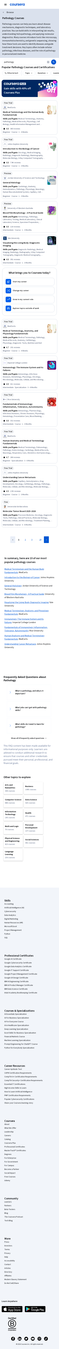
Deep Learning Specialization (16, 1029)
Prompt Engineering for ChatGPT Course (21, 1044)
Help (6, 1257)
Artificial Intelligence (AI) (14, 907)
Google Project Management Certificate (20, 974)
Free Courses (10, 1176)
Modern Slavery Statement (15, 1279)
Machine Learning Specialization (17, 1040)
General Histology (13, 585)
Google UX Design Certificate (16, 977)
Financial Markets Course (14, 1036)
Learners (8, 1202)
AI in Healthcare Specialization (16, 1025)
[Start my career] (29, 282)
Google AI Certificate (13, 959)
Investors (8, 1245)
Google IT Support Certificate (16, 970)
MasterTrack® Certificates (15, 1150)
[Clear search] (48, 62)
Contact (7, 1264)
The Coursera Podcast (13, 1217)
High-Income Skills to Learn (15, 1088)
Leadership (9, 1131)
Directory (8, 1272)
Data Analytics (10, 915)
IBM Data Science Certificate (16, 989)
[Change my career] (29, 290)
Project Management (13, 930)
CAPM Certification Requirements (18, 1073)
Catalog (7, 1139)
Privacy (7, 1253)
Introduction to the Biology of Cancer (22, 577)
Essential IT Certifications (14, 1084)
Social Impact (9, 1173)
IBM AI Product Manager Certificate (18, 985)
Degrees (8, 1154)
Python (7, 934)
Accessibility (9, 1260)
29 (40, 539)
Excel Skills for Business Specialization (20, 1032)
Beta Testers (9, 1209)
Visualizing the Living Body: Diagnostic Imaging (26, 602)
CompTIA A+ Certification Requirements (20, 1076)
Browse (10, 12)
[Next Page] (46, 539)
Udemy (7, 1180)
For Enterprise (10, 1158)
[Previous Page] (12, 539)
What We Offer (10, 1128)
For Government (11, 1161)
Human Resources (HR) (13, 922)
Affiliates (8, 1275)
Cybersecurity (10, 911)
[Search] (53, 62)
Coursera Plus (10, 1143)
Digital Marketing (11, 919)
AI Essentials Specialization (15, 1014)
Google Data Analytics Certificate (18, 966)
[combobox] (23, 62)
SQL (6, 937)
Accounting (9, 904)
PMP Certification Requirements (17, 1095)
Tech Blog (8, 1220)
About (6, 1124)
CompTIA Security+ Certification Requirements (23, 1080)
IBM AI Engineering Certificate (16, 981)
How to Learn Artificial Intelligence (18, 1091)
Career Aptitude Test (13, 1069)
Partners (7, 1205)
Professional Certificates (14, 1146)
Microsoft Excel (10, 926)
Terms (7, 1249)
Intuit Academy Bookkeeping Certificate (20, 992)
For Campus (9, 1165)
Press (6, 1242)
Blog (6, 1213)
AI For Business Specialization (16, 1018)
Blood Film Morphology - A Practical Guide (24, 594)
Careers (7, 1135)
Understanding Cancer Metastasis (20, 644)
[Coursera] (17, 4)
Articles (7, 1268)
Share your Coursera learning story (18, 1103)
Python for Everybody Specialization (19, 1047)
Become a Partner (11, 1169)
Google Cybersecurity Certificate (18, 962)
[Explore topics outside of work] (29, 308)
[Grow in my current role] (29, 299)
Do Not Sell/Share (11, 1283)
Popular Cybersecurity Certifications (19, 1099)
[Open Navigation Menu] (5, 4)
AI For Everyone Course (14, 1021)
